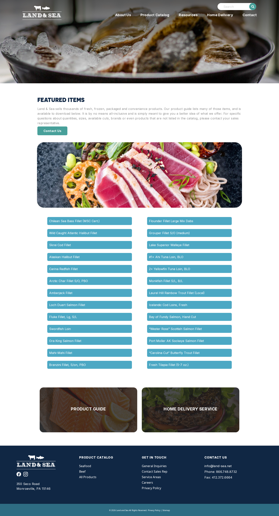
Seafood (85, 466)
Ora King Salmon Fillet (65, 341)
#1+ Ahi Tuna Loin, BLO (166, 257)
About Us (123, 15)
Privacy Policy (151, 488)
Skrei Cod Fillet (60, 245)
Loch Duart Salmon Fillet (67, 305)
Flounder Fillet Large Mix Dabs (171, 221)
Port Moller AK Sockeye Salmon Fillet (176, 341)
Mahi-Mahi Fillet (60, 353)
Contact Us (52, 131)
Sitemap (166, 510)
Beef (82, 471)
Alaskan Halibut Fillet (64, 257)
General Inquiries (154, 466)
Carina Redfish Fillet (63, 269)
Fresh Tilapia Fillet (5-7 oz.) (169, 365)
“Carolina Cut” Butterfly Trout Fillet (174, 353)
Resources (188, 15)
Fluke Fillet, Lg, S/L (63, 317)
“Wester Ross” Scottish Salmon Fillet (175, 329)
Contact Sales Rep (154, 471)
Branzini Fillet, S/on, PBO (67, 365)
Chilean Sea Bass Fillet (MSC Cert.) (74, 221)
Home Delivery (220, 15)
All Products (87, 477)
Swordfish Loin (60, 329)
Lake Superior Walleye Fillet (169, 245)
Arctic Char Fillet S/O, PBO (68, 281)
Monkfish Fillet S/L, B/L (166, 281)
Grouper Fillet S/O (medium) (169, 233)
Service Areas (151, 477)
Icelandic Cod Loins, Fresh (168, 305)
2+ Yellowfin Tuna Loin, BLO (169, 269)
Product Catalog (154, 15)
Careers (147, 482)
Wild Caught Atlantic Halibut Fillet (73, 233)
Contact (250, 15)
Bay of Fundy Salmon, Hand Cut (172, 317)
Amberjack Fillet (60, 293)
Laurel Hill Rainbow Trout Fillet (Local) (177, 293)
